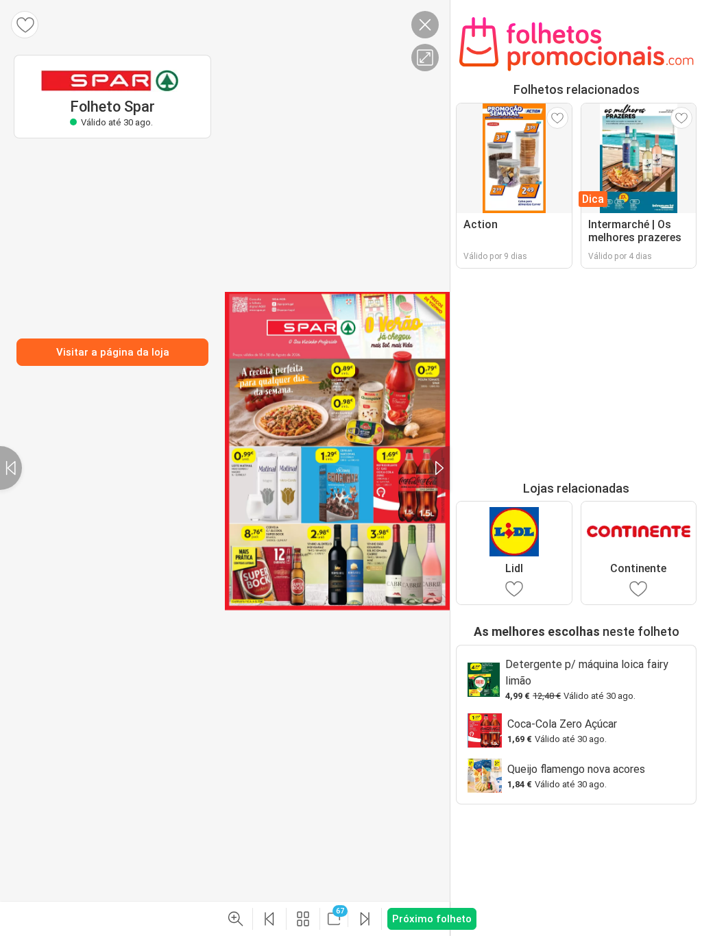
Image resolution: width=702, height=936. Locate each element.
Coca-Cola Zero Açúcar (562, 723)
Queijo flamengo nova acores (576, 769)
